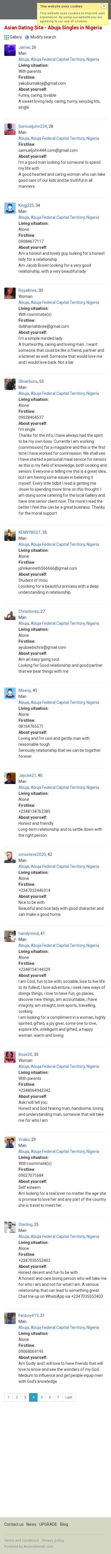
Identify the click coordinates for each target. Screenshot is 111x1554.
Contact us (14, 1524)
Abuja (23, 59)
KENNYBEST (29, 532)
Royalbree (27, 290)
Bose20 (25, 1054)
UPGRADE (48, 1524)
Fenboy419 (28, 1315)
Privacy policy (53, 1541)
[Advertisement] (55, 1461)
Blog (64, 1524)
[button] (104, 6)
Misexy (24, 690)
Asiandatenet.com (38, 1547)
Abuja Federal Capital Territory (58, 59)
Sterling (25, 1224)
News (31, 1524)
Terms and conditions (21, 1541)
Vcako (24, 1139)
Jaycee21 (27, 775)
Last (68, 1397)
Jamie (24, 47)
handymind (28, 933)
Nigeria (93, 59)
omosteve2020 (32, 854)
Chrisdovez (28, 611)
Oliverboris (28, 381)
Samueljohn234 (32, 126)
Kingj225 (26, 205)
